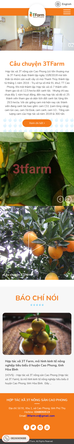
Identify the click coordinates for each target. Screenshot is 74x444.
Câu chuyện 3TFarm (37, 64)
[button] (60, 199)
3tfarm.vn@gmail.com (41, 416)
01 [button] (63, 45)
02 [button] (71, 45)
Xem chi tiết (36, 123)
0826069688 (18, 438)
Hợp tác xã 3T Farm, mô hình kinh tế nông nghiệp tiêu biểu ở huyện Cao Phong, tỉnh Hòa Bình (35, 365)
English (66, 4)
